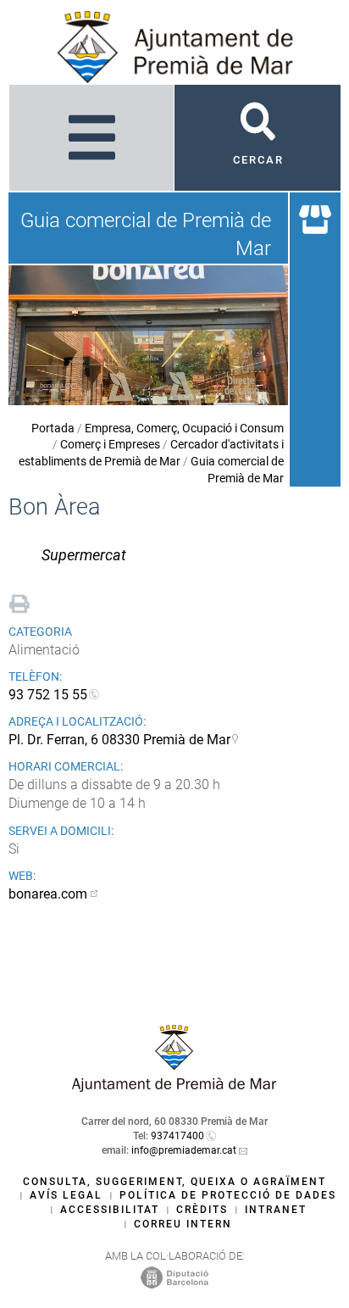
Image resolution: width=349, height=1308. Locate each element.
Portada (53, 428)
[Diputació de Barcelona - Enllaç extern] (174, 1277)
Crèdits (202, 1210)
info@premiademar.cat (183, 1150)
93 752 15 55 (47, 695)
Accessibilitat (109, 1210)
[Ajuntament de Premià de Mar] (174, 1087)
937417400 (177, 1136)
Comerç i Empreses (110, 444)
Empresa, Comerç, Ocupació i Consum (184, 428)
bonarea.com (47, 894)
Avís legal (66, 1195)
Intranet (276, 1210)
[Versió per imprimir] (19, 601)
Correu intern (183, 1224)
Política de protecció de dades (227, 1195)
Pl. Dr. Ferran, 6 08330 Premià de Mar (119, 740)
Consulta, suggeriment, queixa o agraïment (174, 1182)
